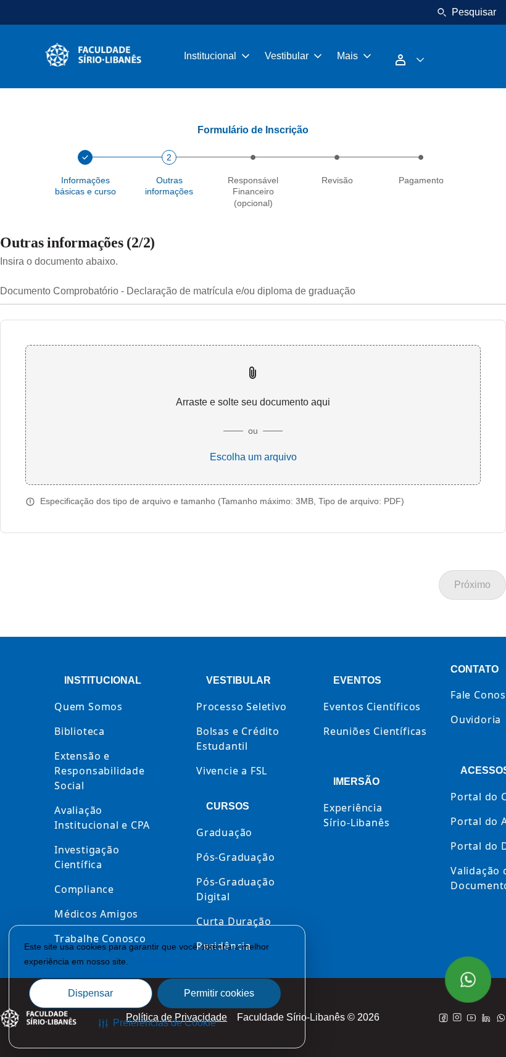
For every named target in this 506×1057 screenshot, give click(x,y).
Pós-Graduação (235, 857)
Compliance (84, 889)
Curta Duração (233, 921)
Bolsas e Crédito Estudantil (238, 738)
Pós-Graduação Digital (235, 889)
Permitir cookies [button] (219, 993)
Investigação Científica (87, 857)
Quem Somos (88, 706)
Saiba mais (154, 961)
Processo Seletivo (241, 706)
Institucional (210, 56)
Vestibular (287, 56)
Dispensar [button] (90, 993)
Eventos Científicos (372, 706)
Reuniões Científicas (375, 731)
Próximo (472, 584)
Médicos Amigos (96, 914)
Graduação (224, 832)
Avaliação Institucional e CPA (102, 817)
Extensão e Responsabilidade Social (99, 770)
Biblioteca (79, 731)
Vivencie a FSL (231, 770)
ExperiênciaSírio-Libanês (356, 815)
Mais (347, 56)
